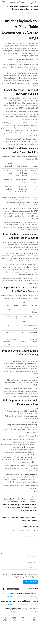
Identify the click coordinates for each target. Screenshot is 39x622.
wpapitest (7, 12)
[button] (4, 589)
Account (4, 620)
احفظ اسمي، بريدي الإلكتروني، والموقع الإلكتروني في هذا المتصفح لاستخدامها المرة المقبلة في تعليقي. (20, 576)
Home (34, 620)
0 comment (18, 12)
